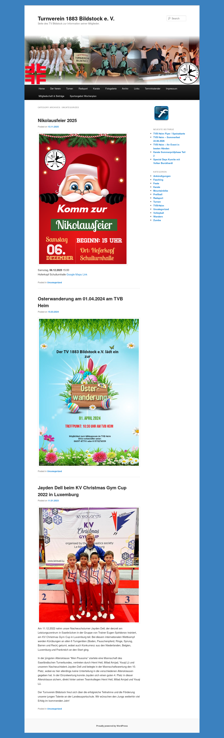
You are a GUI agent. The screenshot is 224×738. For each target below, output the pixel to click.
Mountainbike (160, 190)
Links (136, 88)
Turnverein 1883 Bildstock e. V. (76, 18)
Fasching (158, 179)
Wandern (158, 216)
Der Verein (55, 88)
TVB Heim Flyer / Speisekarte (169, 133)
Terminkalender (152, 88)
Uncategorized (54, 282)
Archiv (125, 88)
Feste (156, 183)
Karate (96, 88)
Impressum (171, 88)
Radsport (83, 88)
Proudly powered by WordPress (112, 725)
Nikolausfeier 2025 (57, 120)
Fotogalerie (111, 88)
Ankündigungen (162, 176)
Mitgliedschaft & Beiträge (51, 96)
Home (42, 88)
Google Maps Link (76, 274)
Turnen (69, 88)
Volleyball (158, 212)
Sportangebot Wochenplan (83, 96)
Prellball (157, 194)
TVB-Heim (158, 205)
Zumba (157, 220)
